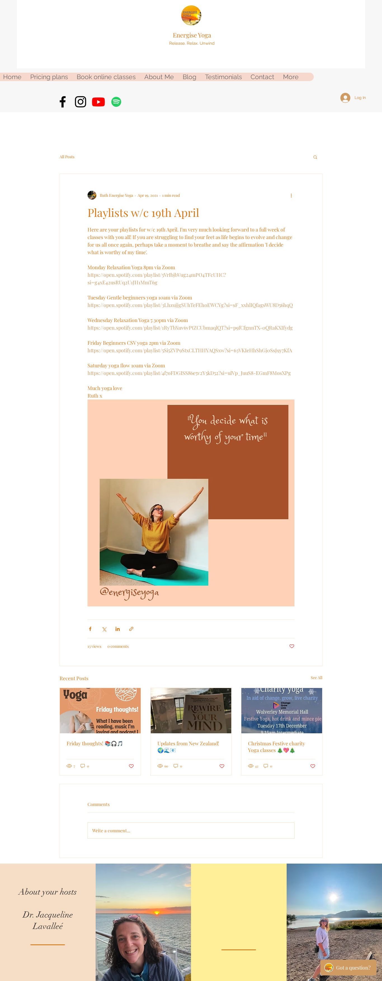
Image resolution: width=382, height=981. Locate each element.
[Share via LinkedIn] (117, 629)
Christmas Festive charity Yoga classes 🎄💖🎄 (276, 746)
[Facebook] (62, 101)
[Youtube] (98, 101)
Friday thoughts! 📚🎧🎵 (95, 743)
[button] (315, 157)
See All (316, 677)
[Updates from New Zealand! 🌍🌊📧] (191, 710)
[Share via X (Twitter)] (104, 629)
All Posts (67, 156)
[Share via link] (131, 629)
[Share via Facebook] (90, 629)
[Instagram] (80, 101)
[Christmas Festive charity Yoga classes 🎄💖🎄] (281, 710)
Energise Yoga (192, 35)
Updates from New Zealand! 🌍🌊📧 (188, 746)
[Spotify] (116, 101)
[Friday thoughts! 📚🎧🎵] (100, 710)
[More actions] (291, 195)
